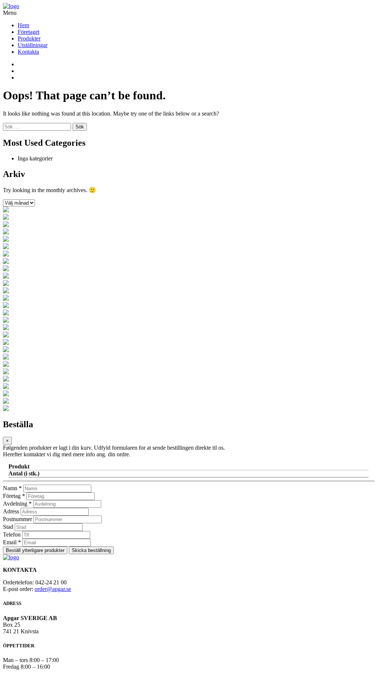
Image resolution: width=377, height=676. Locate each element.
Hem (23, 25)
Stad (8, 527)
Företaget (28, 32)
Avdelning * (17, 503)
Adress (11, 511)
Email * (12, 542)
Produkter (29, 38)
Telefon (12, 534)
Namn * (12, 488)
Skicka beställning (91, 550)
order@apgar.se (53, 589)
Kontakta (28, 52)
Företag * (14, 496)
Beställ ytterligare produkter (35, 550)
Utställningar (32, 45)
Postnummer (17, 519)
